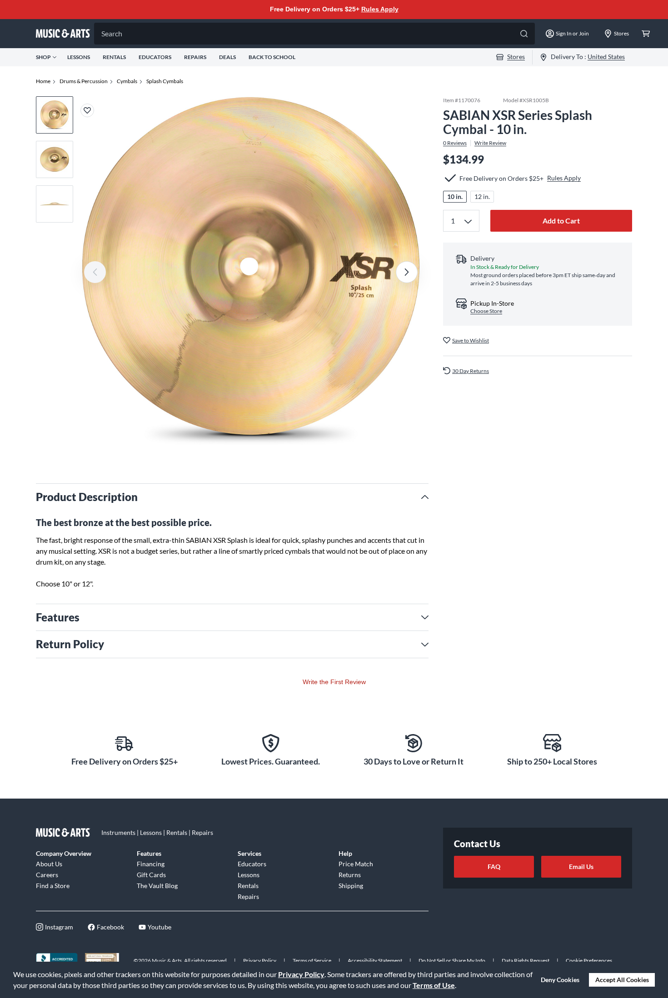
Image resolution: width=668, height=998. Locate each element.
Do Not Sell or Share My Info (452, 960)
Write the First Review (334, 681)
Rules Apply (380, 9)
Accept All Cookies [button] (622, 979)
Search (111, 33)
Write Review (490, 142)
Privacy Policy (301, 974)
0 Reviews (455, 142)
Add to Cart (561, 220)
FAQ (494, 866)
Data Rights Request (525, 960)
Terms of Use (434, 985)
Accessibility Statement (375, 960)
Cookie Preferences (589, 960)
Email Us (581, 866)
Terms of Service (312, 960)
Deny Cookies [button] (560, 979)
